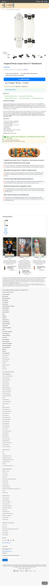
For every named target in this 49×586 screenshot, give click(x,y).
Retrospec (4, 366)
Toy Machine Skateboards (7, 442)
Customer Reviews (6, 542)
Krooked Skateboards (6, 417)
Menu (4, 1)
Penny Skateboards (5, 423)
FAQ (3, 451)
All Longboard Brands (6, 486)
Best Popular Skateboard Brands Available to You (11, 488)
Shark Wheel (4, 368)
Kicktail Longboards (6, 499)
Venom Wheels (5, 530)
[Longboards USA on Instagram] (3, 540)
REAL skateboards (5, 436)
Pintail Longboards (5, 497)
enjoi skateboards (5, 399)
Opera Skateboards (5, 421)
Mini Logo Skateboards (6, 419)
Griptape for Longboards (6, 515)
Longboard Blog (5, 480)
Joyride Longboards (5, 364)
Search (3, 453)
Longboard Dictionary (6, 461)
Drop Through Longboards (7, 505)
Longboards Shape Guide (6, 457)
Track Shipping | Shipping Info (7, 465)
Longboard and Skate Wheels (7, 513)
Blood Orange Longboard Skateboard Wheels (10, 528)
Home (3, 9)
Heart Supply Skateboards (7, 411)
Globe (3, 405)
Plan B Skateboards (5, 427)
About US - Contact (5, 471)
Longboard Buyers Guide (6, 455)
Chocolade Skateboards (6, 389)
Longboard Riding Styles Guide (7, 459)
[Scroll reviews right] (45, 256)
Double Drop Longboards (6, 507)
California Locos (5, 357)
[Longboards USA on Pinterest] (5, 540)
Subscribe (5, 560)
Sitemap (3, 490)
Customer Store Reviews (10, 89)
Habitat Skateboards (6, 409)
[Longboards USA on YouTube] (8, 540)
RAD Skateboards (5, 432)
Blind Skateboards (5, 385)
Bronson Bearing (5, 532)
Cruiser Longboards (5, 503)
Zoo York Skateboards (6, 446)
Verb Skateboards (5, 444)
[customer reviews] (24, 65)
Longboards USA (28, 568)
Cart (45, 1)
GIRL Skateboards (5, 403)
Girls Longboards (5, 517)
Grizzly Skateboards (6, 407)
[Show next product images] (6, 53)
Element (3, 397)
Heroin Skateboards (6, 413)
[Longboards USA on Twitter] (11, 540)
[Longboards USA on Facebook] (13, 540)
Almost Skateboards (6, 378)
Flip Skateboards (5, 434)
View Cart (4, 463)
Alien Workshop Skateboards (7, 376)
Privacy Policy (4, 473)
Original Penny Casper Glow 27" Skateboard (5, 230)
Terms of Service (5, 475)
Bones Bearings (5, 534)
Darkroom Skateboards (6, 391)
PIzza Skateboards (5, 425)
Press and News (5, 482)
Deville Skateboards (6, 359)
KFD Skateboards (5, 415)
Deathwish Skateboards (6, 395)
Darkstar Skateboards (6, 393)
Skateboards (4, 509)
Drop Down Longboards (6, 501)
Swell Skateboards (5, 440)
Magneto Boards (5, 361)
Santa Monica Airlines (6, 438)
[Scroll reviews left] (4, 256)
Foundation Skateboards (6, 401)
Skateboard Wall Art (6, 511)
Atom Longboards (5, 355)
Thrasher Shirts (5, 519)
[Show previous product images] (4, 53)
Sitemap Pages (5, 492)
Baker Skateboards (5, 383)
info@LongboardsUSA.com (7, 551)
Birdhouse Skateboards (6, 387)
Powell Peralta (5, 429)
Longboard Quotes (5, 484)
